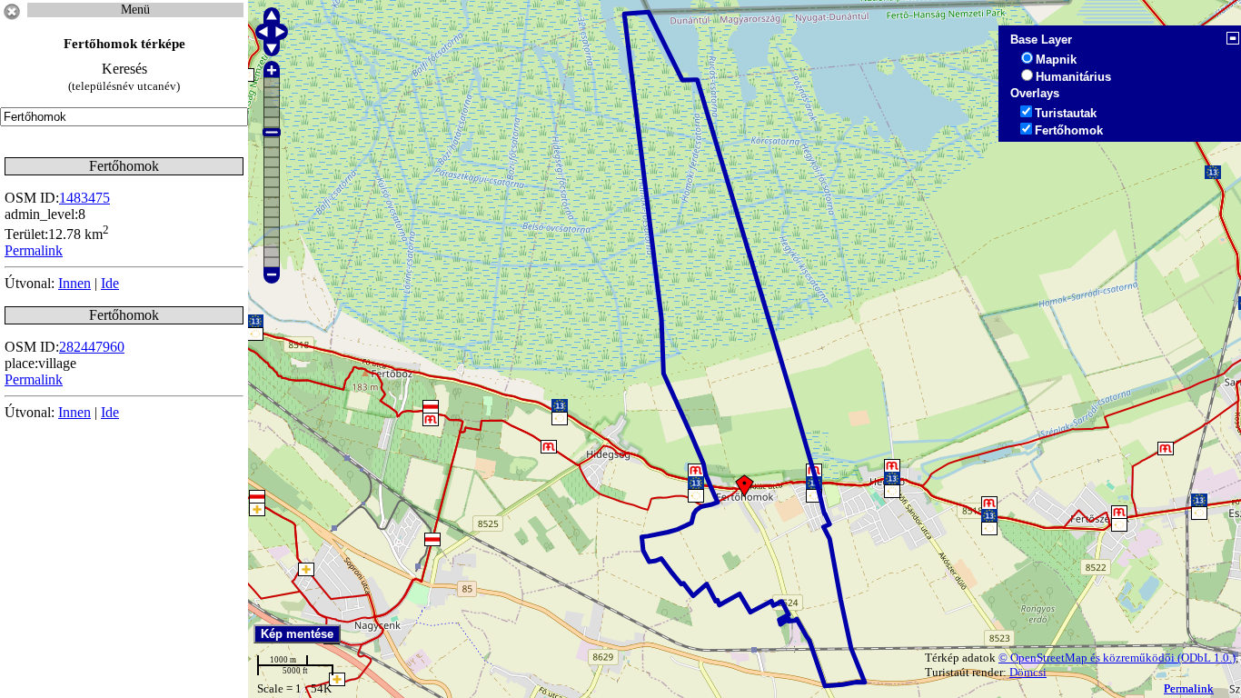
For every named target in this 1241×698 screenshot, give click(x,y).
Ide (110, 283)
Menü (135, 9)
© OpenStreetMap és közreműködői (1087, 657)
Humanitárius (1073, 77)
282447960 (91, 346)
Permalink (1189, 688)
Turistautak (1066, 113)
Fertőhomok (1069, 130)
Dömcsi (1028, 672)
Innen (74, 283)
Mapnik (1056, 59)
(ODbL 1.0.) (1206, 657)
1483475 (84, 197)
